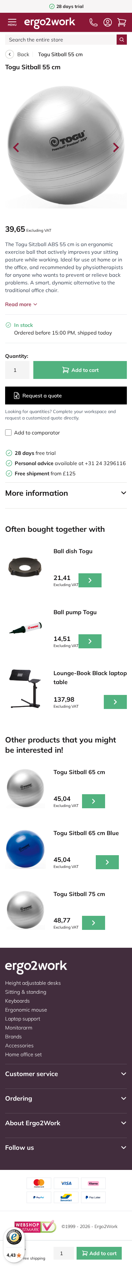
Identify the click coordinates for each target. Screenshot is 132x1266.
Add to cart (85, 370)
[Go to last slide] (16, 147)
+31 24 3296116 (105, 463)
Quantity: (16, 356)
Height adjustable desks (33, 983)
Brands (13, 1036)
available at (50, 463)
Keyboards (17, 1001)
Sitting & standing (25, 992)
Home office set (23, 1054)
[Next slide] (115, 147)
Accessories (19, 1045)
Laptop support (22, 1018)
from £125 (45, 473)
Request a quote (42, 395)
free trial (35, 453)
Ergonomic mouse (26, 1009)
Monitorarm (18, 1027)
